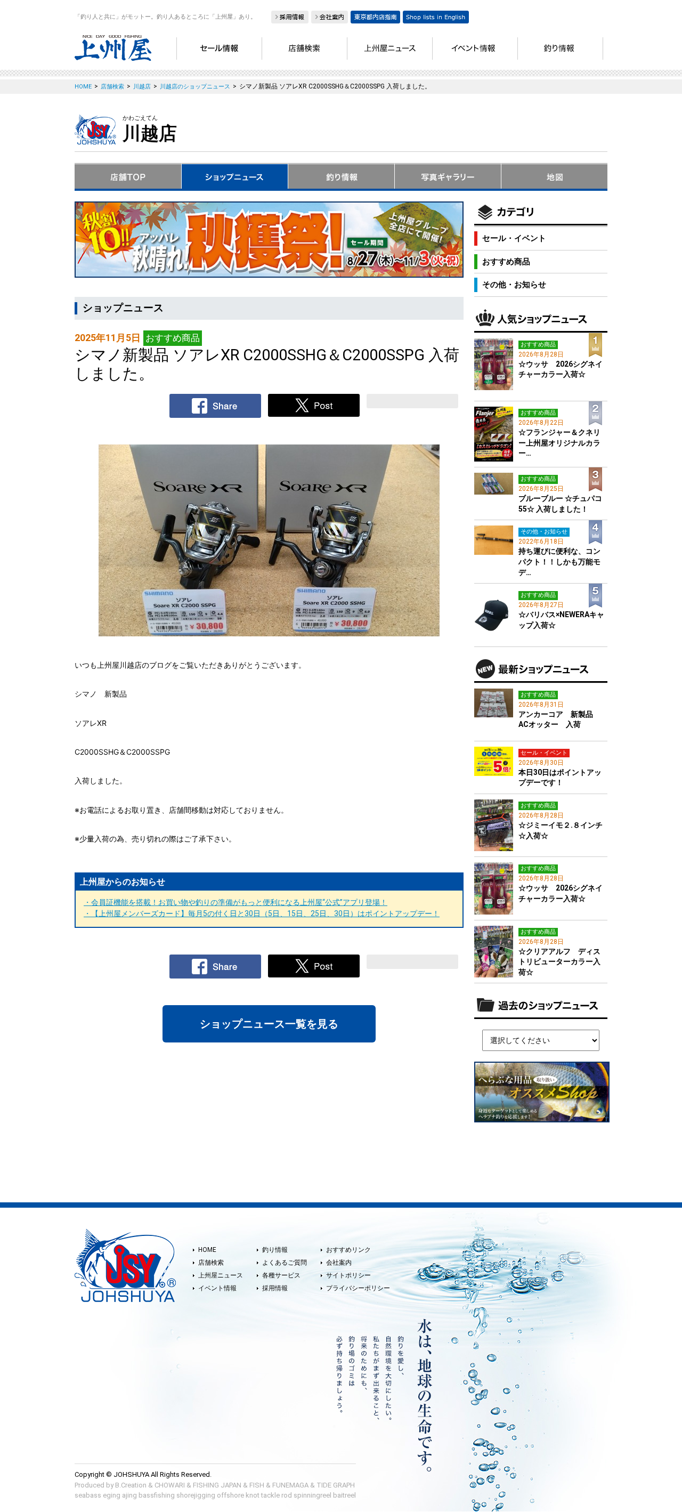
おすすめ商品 (506, 261)
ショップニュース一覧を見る (269, 1023)
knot (252, 1495)
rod (286, 1495)
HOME (207, 1250)
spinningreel (312, 1495)
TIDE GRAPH (335, 1485)
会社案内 (339, 1262)
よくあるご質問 (284, 1262)
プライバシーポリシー (358, 1288)
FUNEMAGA (290, 1485)
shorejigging (195, 1495)
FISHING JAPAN (217, 1485)
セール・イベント (514, 238)
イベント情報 (217, 1288)
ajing (129, 1495)
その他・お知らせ (514, 284)
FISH (256, 1485)
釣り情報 (275, 1250)
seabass (88, 1495)
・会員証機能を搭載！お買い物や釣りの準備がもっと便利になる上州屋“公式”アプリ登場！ (235, 902)
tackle (270, 1495)
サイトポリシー (348, 1275)
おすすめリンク (348, 1250)
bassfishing (157, 1495)
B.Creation (131, 1485)
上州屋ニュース (220, 1275)
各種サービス (281, 1275)
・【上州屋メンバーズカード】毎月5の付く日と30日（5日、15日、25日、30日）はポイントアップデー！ (262, 913)
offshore (230, 1495)
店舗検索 (211, 1262)
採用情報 (275, 1288)
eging (111, 1495)
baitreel (344, 1495)
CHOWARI (170, 1485)
